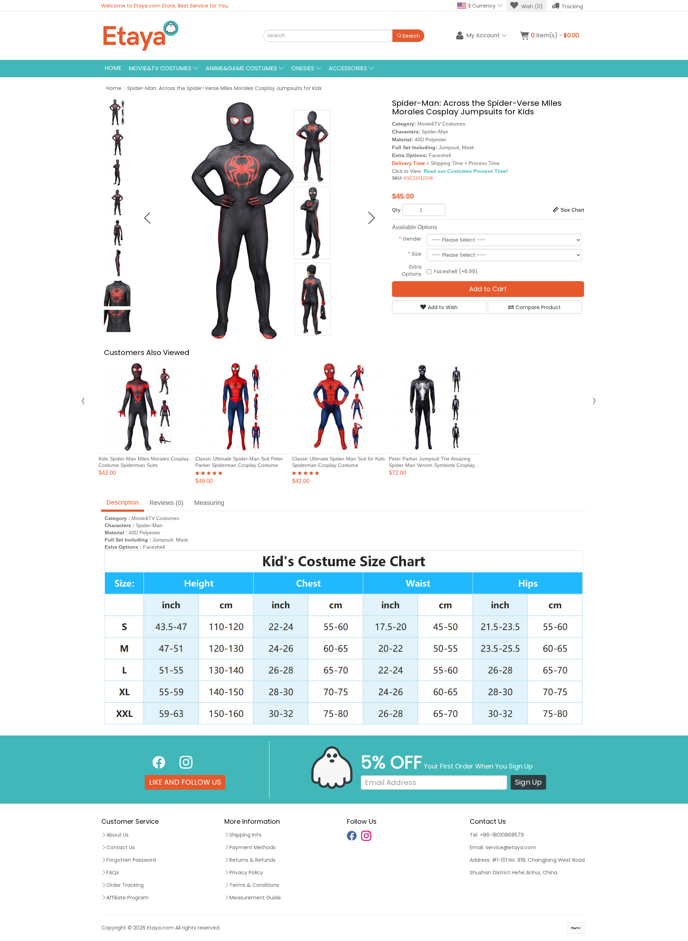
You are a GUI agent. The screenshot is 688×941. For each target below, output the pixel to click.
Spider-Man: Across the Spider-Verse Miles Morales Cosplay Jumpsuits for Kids (224, 88)
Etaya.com (160, 927)
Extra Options (411, 270)
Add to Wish (443, 307)
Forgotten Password (131, 860)
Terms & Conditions (254, 885)
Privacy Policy (246, 872)
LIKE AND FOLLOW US (185, 782)
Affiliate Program (127, 897)
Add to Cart (488, 288)
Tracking (572, 6)
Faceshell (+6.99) (456, 271)
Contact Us (120, 847)
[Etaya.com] (174, 35)
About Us (117, 834)
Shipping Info (245, 834)
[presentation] (83, 400)
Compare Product (538, 307)
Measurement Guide (255, 897)
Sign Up (528, 782)
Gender (410, 238)
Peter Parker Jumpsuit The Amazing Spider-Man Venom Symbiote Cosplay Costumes (432, 465)
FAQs (112, 872)
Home (113, 68)
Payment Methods (252, 847)
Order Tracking (125, 885)
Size (414, 253)
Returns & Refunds (252, 860)
